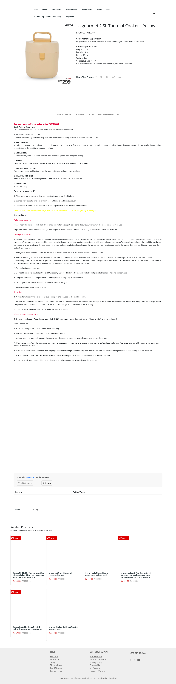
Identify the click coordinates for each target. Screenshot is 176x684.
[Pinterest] (108, 77)
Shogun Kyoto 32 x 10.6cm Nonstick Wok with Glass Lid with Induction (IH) (27, 628)
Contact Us (95, 665)
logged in (30, 477)
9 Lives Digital (111, 678)
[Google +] (114, 77)
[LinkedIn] (120, 77)
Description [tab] (64, 114)
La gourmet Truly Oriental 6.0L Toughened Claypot (60, 574)
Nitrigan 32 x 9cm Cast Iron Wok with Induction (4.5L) (63, 628)
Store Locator (96, 656)
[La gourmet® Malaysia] (22, 11)
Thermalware (56, 665)
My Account (95, 668)
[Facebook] (97, 77)
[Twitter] (102, 77)
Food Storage (56, 668)
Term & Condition (98, 659)
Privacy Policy (96, 662)
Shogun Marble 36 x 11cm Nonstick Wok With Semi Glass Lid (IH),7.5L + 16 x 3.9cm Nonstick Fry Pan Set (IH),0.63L (28, 575)
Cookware (54, 659)
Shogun (53, 662)
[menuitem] (36, 9)
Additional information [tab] (104, 114)
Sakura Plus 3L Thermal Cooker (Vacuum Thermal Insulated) (97, 574)
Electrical (54, 656)
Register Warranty (98, 671)
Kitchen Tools (56, 671)
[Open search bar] (154, 13)
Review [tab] (80, 114)
